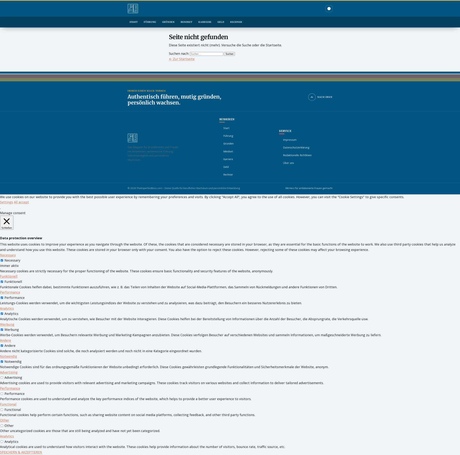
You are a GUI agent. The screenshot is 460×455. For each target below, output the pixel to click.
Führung (150, 22)
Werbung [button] (7, 324)
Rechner (236, 22)
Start (134, 22)
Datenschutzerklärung (296, 147)
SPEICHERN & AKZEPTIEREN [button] (21, 452)
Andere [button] (5, 340)
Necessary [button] (8, 255)
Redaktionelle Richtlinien (297, 155)
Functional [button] (8, 404)
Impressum (289, 139)
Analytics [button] (7, 308)
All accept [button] (21, 202)
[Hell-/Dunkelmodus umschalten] (329, 8)
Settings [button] (6, 202)
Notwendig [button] (8, 356)
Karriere (204, 22)
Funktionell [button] (8, 276)
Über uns (288, 163)
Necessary (12, 260)
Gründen (168, 22)
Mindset (186, 22)
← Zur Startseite (182, 59)
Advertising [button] (9, 372)
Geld (221, 22)
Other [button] (4, 420)
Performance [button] (10, 292)
